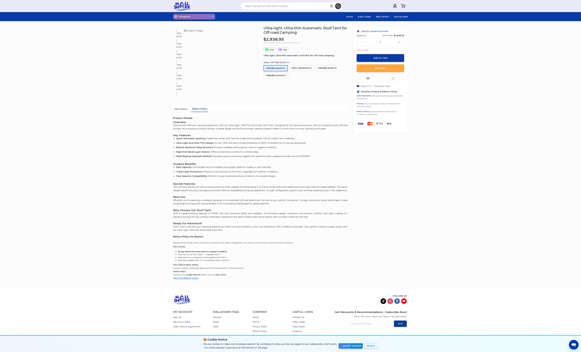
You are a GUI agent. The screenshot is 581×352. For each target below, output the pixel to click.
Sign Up (177, 317)
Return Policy (199, 108)
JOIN (400, 323)
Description (180, 109)
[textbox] (260, 176)
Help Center (220, 275)
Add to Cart (380, 58)
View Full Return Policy (186, 278)
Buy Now (380, 68)
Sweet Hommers (379, 31)
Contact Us (298, 317)
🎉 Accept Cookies (350, 346)
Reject (371, 346)
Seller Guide (298, 322)
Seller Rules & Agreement (186, 326)
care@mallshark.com (195, 275)
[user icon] (395, 6)
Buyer (216, 322)
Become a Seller (181, 322)
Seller (216, 326)
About (256, 317)
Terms (256, 322)
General (217, 317)
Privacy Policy (260, 326)
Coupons (297, 331)
